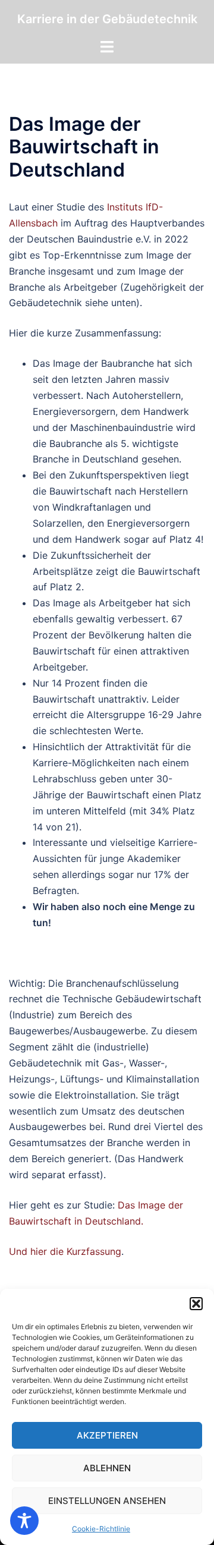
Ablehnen (107, 1468)
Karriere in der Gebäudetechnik (107, 19)
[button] (196, 1304)
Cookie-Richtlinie (101, 1528)
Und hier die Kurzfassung (65, 1251)
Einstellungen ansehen (107, 1500)
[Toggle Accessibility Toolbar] (24, 1520)
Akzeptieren (107, 1435)
